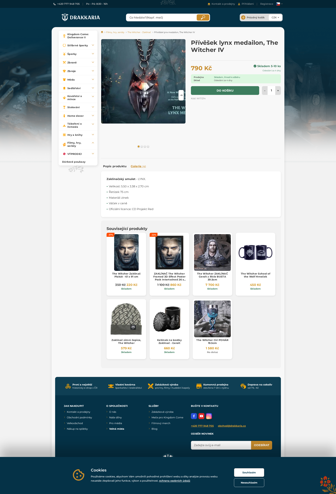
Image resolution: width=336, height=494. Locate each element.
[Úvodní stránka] (102, 32)
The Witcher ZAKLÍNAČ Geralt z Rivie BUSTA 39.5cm (212, 276)
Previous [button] (105, 95)
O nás (112, 411)
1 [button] (138, 146)
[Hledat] (203, 17)
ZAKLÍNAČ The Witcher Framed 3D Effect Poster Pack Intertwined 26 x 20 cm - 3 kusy (169, 278)
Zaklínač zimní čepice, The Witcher (126, 341)
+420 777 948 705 (68, 3)
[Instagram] (209, 416)
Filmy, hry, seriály (115, 32)
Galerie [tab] (138, 166)
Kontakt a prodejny (223, 3)
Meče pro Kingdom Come (167, 417)
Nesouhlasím (249, 482)
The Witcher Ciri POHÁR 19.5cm (212, 341)
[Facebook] (194, 416)
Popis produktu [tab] (115, 166)
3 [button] (144, 146)
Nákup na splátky (77, 428)
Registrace (266, 3)
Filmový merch (161, 423)
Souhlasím (249, 472)
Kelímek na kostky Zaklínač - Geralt (169, 341)
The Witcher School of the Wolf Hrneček (255, 275)
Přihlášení (248, 3)
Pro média (115, 423)
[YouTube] (201, 416)
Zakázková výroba (162, 411)
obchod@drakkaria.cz (232, 425)
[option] (143, 82)
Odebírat (261, 445)
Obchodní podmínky (79, 417)
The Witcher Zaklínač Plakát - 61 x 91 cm (126, 275)
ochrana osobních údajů (174, 480)
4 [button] (147, 146)
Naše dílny (115, 417)
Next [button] (181, 95)
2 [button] (141, 146)
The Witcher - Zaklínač (139, 32)
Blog (155, 428)
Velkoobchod (75, 423)
